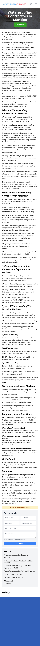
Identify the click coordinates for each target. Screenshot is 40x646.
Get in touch (20, 25)
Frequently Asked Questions (14, 577)
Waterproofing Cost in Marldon (15, 574)
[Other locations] (31, 4)
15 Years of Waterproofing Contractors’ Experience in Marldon (17, 567)
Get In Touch (8, 580)
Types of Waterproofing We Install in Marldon (20, 571)
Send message (20, 544)
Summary (7, 584)
